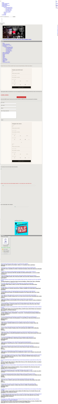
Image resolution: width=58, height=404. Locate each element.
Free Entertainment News (8, 7)
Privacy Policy (5, 59)
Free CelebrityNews (9, 8)
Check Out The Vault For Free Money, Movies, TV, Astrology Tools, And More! (18, 264)
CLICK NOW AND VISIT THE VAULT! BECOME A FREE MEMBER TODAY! (17, 39)
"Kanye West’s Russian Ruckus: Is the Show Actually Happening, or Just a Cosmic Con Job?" (21, 370)
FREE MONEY (4, 4)
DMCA (4, 61)
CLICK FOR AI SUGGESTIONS (21, 97)
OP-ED (4, 56)
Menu (3, 2)
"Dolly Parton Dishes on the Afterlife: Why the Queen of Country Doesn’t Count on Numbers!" (21, 299)
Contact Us (4, 58)
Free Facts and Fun (6, 53)
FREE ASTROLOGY (5, 3)
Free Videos (8, 51)
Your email (2, 105)
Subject (2, 108)
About (4, 57)
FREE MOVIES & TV (6, 5)
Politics (5, 12)
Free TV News (8, 49)
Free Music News (9, 10)
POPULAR (4, 14)
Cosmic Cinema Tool (6, 44)
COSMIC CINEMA (4, 94)
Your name (2, 102)
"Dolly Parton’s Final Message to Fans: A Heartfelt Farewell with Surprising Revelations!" (20, 343)
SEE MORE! (3, 265)
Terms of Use (5, 60)
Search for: (2, 16)
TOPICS (2, 236)
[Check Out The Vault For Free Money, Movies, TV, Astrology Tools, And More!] (14, 263)
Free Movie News (9, 9)
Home (4, 43)
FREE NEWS (4, 6)
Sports (5, 13)
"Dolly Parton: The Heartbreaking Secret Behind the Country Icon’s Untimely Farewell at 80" (21, 351)
